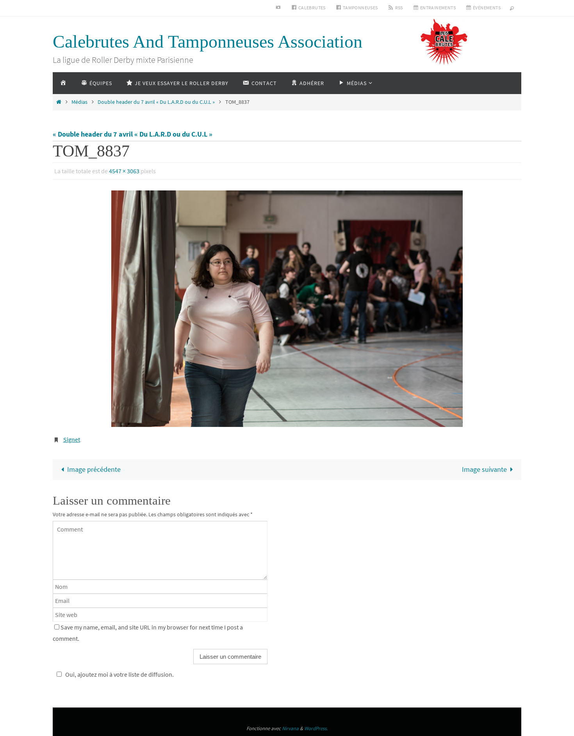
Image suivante (484, 469)
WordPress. (316, 728)
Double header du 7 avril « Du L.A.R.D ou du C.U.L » (156, 101)
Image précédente (94, 469)
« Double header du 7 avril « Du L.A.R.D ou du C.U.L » (132, 134)
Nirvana (290, 728)
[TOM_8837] (287, 308)
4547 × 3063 (124, 171)
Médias (79, 101)
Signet (71, 439)
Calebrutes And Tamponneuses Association (207, 42)
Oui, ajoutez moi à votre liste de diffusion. (119, 674)
